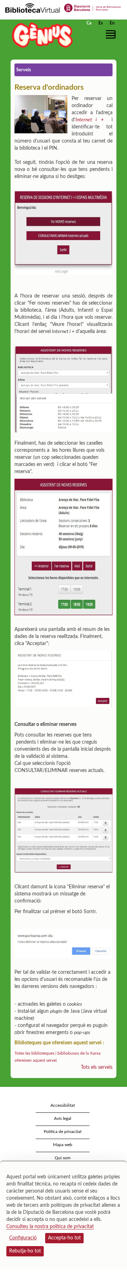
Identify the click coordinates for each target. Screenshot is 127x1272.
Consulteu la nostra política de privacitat (50, 1226)
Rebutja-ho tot (25, 1251)
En (112, 23)
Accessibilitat (62, 1105)
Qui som (63, 1158)
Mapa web (62, 1145)
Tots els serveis (97, 1067)
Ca (88, 23)
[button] (112, 34)
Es (100, 23)
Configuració (23, 1237)
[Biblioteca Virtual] (32, 7)
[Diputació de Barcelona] (93, 7)
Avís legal (62, 1118)
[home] (40, 35)
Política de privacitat (62, 1131)
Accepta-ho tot (64, 1237)
